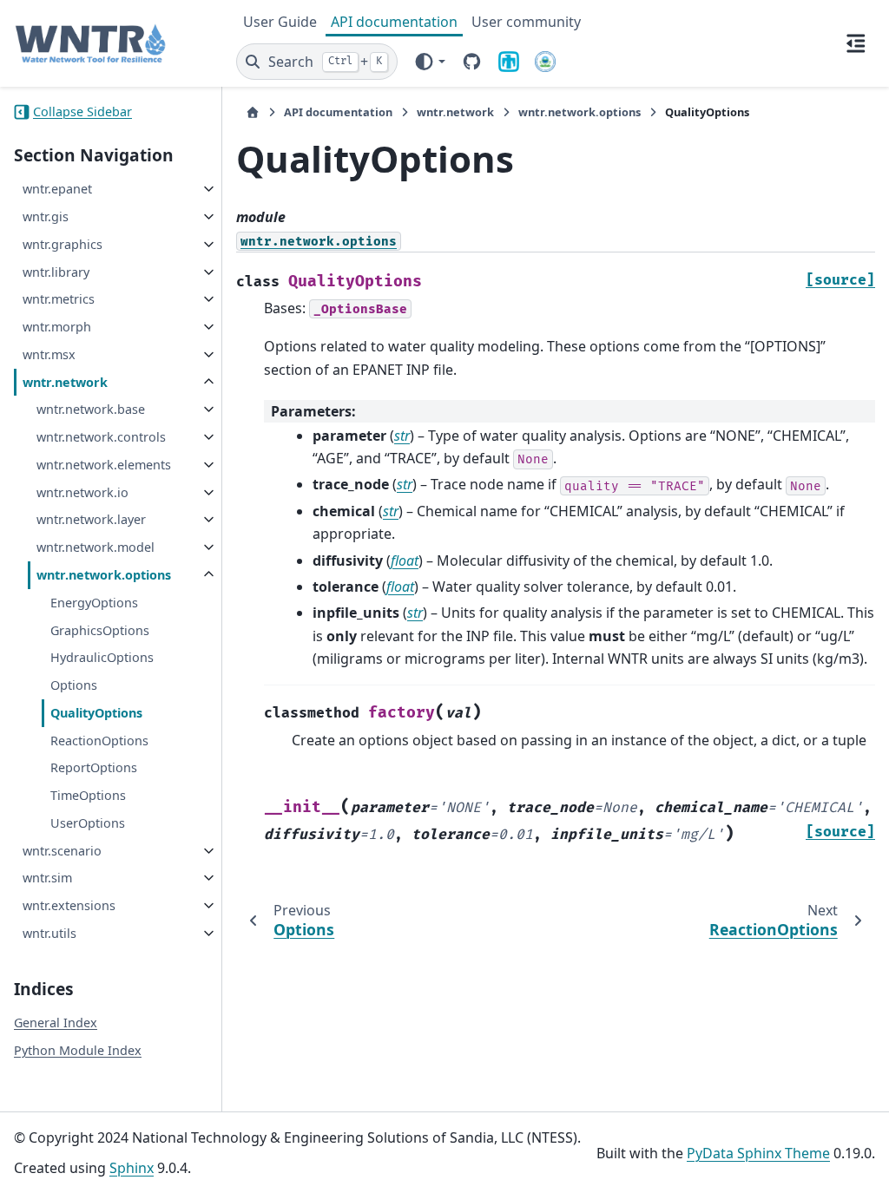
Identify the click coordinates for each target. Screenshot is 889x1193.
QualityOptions (96, 713)
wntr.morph (57, 326)
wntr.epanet (57, 188)
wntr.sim (47, 877)
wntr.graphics (62, 244)
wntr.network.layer (91, 519)
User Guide (280, 21)
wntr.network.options (103, 575)
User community (526, 21)
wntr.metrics (59, 299)
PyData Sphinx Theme (758, 1153)
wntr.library (56, 272)
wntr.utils (49, 933)
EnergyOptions (94, 602)
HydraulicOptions (102, 657)
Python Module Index (78, 1050)
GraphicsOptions (99, 630)
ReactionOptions (99, 740)
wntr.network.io (82, 492)
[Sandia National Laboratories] (508, 61)
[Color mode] (429, 61)
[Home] (253, 112)
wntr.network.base (90, 409)
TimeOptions (88, 795)
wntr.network (65, 382)
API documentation (394, 21)
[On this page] (856, 43)
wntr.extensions (69, 905)
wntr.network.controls (101, 437)
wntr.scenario (62, 850)
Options (73, 685)
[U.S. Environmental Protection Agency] (545, 61)
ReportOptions (93, 767)
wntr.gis (46, 216)
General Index (55, 1022)
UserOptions (87, 823)
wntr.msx (49, 354)
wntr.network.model (95, 547)
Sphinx (131, 1167)
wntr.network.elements (103, 464)
